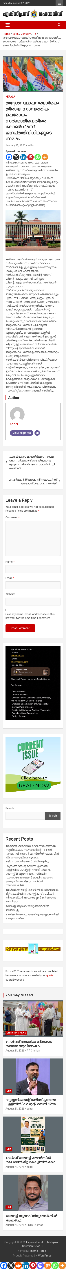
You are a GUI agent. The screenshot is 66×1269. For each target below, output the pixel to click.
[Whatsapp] (37, 157)
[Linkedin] (23, 157)
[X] (16, 157)
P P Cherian (33, 1050)
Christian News (16, 1032)
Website (10, 594)
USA (9, 1091)
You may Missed (19, 995)
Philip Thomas (35, 1224)
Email (10, 578)
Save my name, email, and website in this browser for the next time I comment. (30, 616)
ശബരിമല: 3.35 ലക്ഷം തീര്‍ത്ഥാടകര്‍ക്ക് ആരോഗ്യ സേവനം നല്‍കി (33, 481)
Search (10, 808)
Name (10, 561)
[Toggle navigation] (7, 25)
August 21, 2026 (15, 1050)
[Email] (37, 433)
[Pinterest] (30, 157)
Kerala (10, 96)
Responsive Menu (59, 3)
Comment (13, 517)
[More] (45, 157)
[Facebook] (9, 157)
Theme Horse (38, 1250)
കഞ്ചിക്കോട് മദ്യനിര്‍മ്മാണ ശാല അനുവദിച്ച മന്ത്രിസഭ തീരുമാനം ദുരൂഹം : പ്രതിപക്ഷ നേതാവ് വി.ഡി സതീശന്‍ (32, 462)
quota (49, 975)
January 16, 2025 (15, 145)
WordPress (45, 1255)
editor (31, 145)
